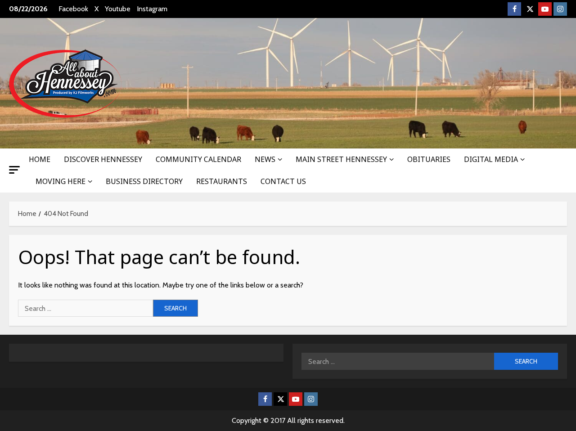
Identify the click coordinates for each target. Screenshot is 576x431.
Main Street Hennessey (341, 159)
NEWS (265, 159)
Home (39, 159)
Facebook (73, 8)
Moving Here (61, 181)
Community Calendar (198, 159)
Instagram (152, 8)
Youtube (117, 8)
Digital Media (491, 159)
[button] (14, 170)
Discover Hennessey (103, 159)
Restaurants (221, 181)
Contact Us (283, 181)
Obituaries (428, 159)
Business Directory (144, 181)
